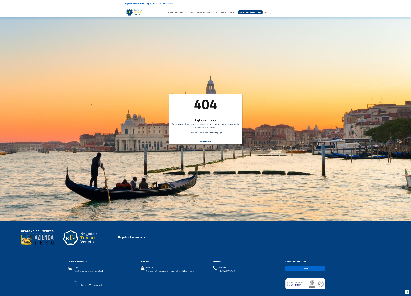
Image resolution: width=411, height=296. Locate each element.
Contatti (233, 13)
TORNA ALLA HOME (204, 141)
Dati (191, 13)
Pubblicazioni (203, 13)
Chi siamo (179, 13)
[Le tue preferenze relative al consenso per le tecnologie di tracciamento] (407, 292)
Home (170, 13)
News (223, 13)
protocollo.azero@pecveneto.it (88, 285)
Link (217, 13)
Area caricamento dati (250, 12)
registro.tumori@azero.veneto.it (88, 271)
